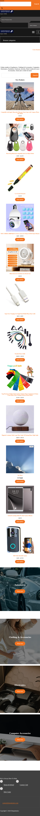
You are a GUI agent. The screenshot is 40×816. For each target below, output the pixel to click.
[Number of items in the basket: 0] (2, 8)
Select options (20, 119)
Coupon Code (24, 785)
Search (2, 1)
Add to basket (20, 481)
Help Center (7, 792)
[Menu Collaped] (33, 32)
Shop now (20, 591)
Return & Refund (9, 785)
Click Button (36, 49)
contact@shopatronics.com (10, 803)
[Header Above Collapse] (38, 32)
